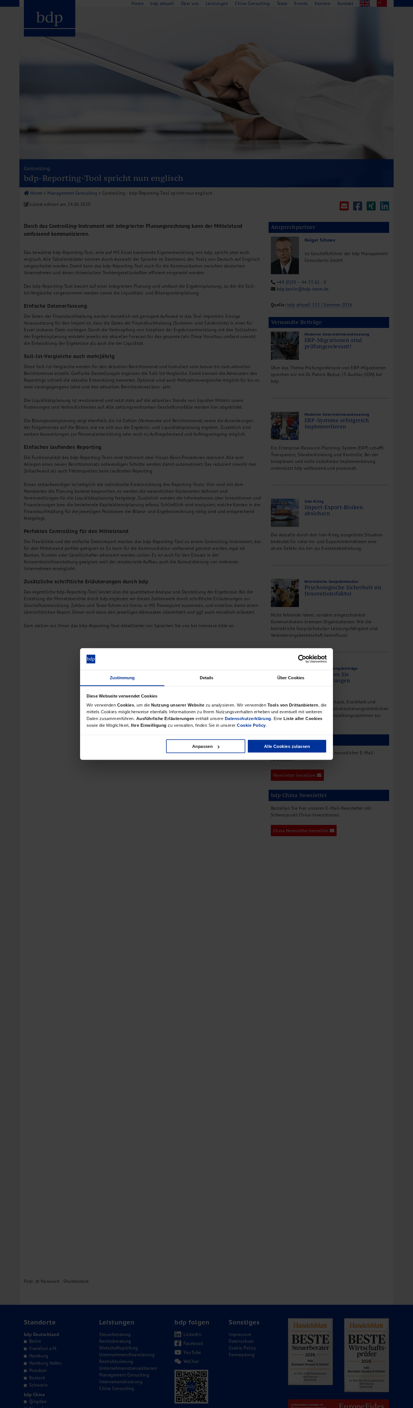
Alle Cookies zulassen (287, 746)
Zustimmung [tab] (122, 677)
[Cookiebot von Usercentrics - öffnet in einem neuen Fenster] (302, 659)
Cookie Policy (251, 725)
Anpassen (202, 746)
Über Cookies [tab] (290, 677)
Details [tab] (207, 677)
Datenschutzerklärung (248, 718)
